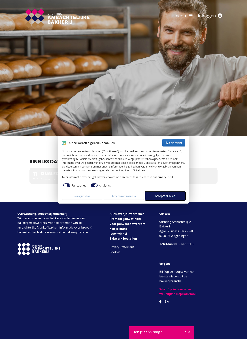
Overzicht (175, 143)
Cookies (115, 252)
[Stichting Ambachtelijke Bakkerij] (33, 34)
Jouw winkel (118, 234)
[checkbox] (74, 185)
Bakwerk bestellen (123, 238)
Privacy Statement (122, 247)
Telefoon (166, 244)
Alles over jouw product (127, 214)
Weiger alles (82, 196)
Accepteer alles (165, 196)
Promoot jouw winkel (125, 219)
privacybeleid (165, 177)
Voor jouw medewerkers (127, 224)
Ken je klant (118, 229)
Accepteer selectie (124, 196)
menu (181, 15)
